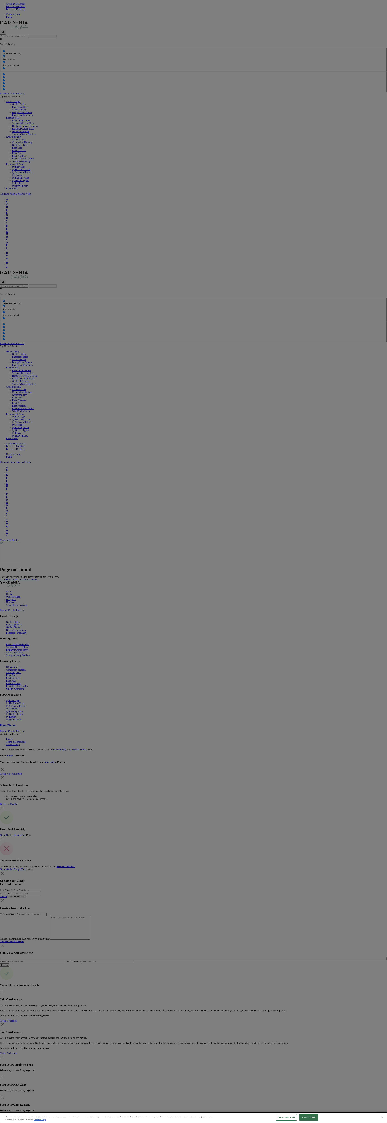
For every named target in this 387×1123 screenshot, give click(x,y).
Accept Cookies (308, 1117)
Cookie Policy (40, 1120)
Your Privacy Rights (286, 1117)
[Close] (382, 1117)
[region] (193, 1117)
